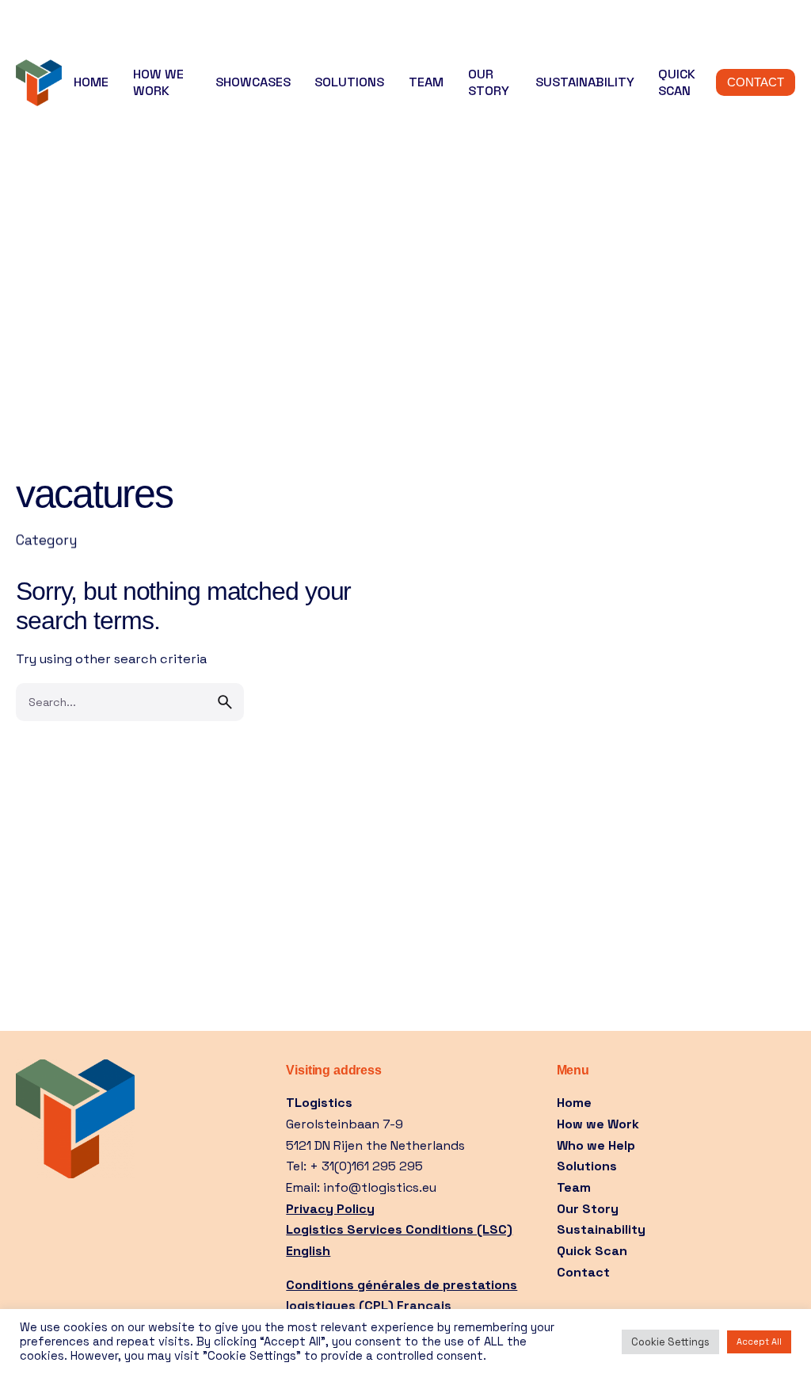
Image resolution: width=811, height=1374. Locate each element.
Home (576, 1102)
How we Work (598, 1124)
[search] (225, 702)
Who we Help (596, 1145)
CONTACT (755, 82)
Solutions (587, 1166)
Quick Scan (592, 1250)
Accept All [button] (759, 1341)
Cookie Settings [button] (670, 1342)
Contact (583, 1272)
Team (574, 1187)
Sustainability (601, 1229)
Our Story (588, 1208)
